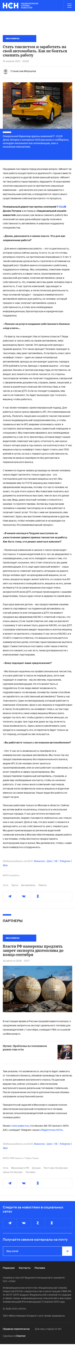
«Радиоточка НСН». (51, 1129)
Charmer (21, 1335)
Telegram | (66, 861)
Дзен (49, 861)
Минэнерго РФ (20, 1168)
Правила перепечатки (16, 1328)
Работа (42, 885)
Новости (39, 861)
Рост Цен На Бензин (56, 1168)
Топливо (30, 1172)
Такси (14, 885)
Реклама (40, 1267)
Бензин (36, 1168)
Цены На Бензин (13, 1172)
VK (56, 861)
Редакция (9, 1267)
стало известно (19, 1125)
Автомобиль (28, 885)
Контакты (24, 1267)
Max (5, 865)
